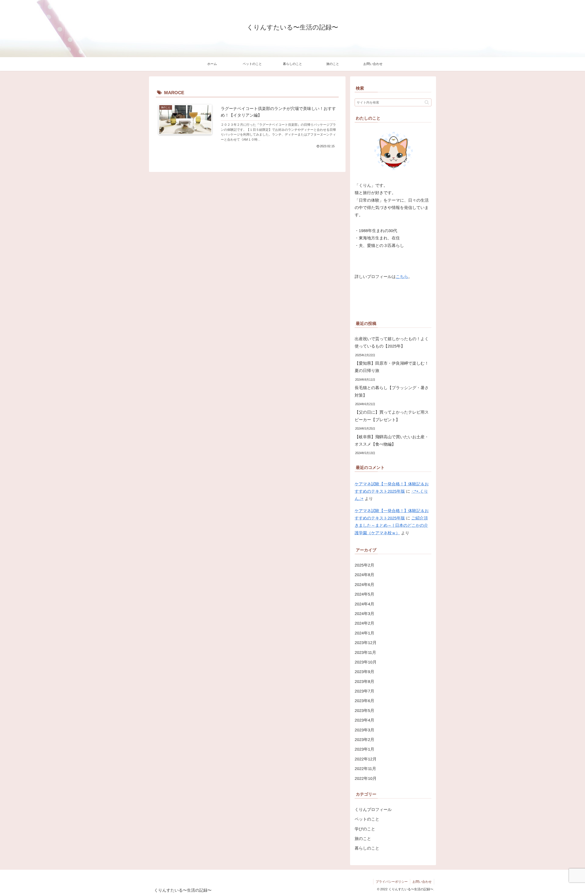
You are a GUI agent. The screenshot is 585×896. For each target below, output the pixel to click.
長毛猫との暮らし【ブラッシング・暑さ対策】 (392, 391)
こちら (402, 276)
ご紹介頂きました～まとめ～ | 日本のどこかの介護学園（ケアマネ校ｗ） (391, 525)
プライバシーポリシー (392, 881)
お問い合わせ (422, 881)
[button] (427, 102)
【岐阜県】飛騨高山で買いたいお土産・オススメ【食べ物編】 (392, 441)
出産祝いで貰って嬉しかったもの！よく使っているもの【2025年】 (392, 342)
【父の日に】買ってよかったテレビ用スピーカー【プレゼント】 (392, 416)
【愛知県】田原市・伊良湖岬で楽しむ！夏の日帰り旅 (392, 367)
